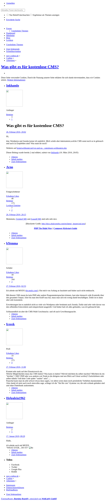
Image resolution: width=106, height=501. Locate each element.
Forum (9, 28)
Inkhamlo (55, 152)
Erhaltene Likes (12, 196)
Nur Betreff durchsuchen (19, 15)
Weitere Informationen (16, 80)
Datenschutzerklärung (15, 487)
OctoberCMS (21, 219)
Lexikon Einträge (13, 205)
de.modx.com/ (32, 290)
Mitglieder (10, 35)
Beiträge (9, 114)
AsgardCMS (36, 219)
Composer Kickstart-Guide (65, 228)
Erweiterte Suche (13, 20)
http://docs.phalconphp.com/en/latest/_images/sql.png (63, 224)
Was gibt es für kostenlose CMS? (30, 66)
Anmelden (10, 3)
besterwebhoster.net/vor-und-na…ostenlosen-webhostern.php (42, 148)
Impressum (10, 485)
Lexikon (9, 40)
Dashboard (10, 33)
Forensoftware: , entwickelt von (29, 499)
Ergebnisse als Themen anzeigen (45, 15)
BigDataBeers (12, 490)
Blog (8, 38)
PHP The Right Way (43, 228)
